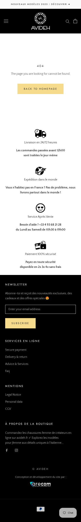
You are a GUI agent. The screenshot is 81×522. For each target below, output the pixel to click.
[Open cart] (75, 21)
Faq (7, 371)
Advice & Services (16, 364)
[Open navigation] (6, 21)
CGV (8, 409)
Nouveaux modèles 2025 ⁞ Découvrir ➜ (40, 4)
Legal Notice (13, 394)
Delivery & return (16, 357)
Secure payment (15, 350)
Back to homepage (40, 89)
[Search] (68, 21)
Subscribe (20, 323)
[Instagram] (16, 450)
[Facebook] (6, 450)
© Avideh (40, 469)
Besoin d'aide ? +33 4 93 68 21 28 (40, 224)
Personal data (13, 402)
